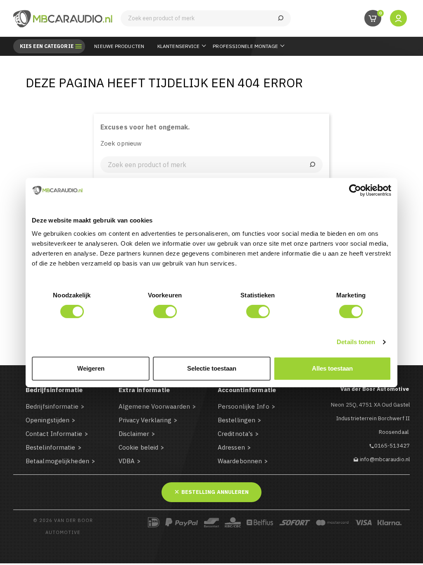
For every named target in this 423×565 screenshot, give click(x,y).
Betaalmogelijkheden (57, 461)
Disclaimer (134, 434)
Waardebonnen (240, 461)
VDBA (127, 461)
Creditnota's (235, 434)
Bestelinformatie (51, 447)
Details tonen (356, 341)
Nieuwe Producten (119, 46)
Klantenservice (178, 46)
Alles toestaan (332, 368)
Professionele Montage (245, 46)
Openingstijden (47, 420)
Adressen (231, 447)
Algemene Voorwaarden (154, 406)
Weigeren (91, 368)
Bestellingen (236, 420)
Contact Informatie (54, 434)
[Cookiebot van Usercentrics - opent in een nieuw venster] (355, 190)
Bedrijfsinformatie (52, 406)
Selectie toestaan (211, 368)
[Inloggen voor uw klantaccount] (398, 18)
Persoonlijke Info (243, 406)
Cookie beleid (138, 447)
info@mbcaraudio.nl (385, 459)
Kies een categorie (47, 46)
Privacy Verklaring (145, 420)
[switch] (165, 311)
